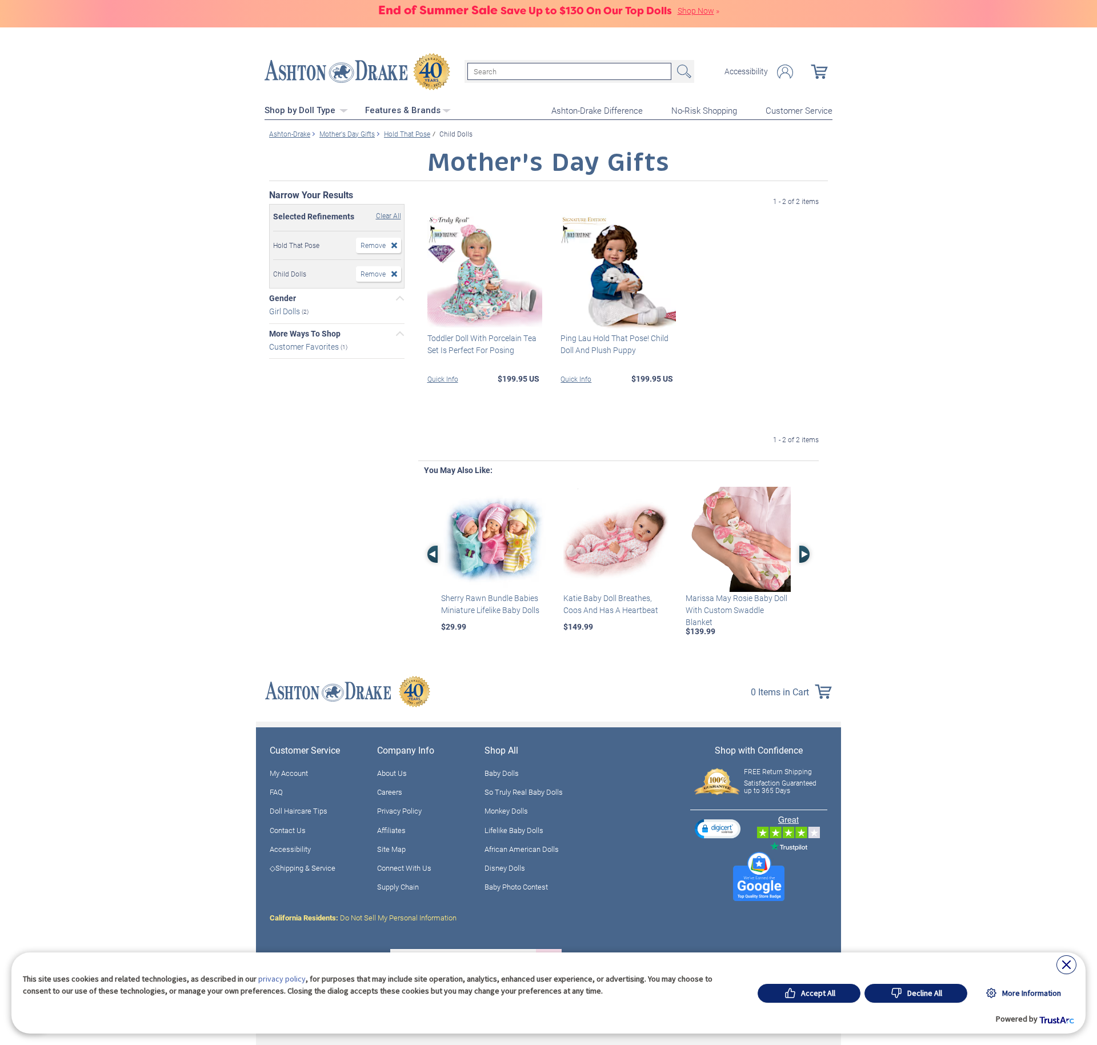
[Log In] (785, 72)
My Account (289, 773)
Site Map (391, 849)
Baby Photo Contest (516, 887)
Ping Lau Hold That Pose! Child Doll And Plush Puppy (614, 344)
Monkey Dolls (506, 811)
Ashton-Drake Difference (597, 110)
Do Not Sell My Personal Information (363, 917)
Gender (282, 298)
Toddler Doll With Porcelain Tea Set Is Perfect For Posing (482, 344)
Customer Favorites (305, 346)
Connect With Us (404, 868)
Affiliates (391, 830)
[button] (717, 829)
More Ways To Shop (305, 334)
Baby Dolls (502, 773)
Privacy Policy (399, 811)
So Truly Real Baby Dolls (524, 792)
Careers (389, 792)
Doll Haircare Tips (298, 811)
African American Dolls (522, 849)
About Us (392, 773)
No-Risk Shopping (704, 110)
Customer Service (799, 110)
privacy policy (282, 979)
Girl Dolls (285, 311)
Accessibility (746, 71)
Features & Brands (403, 110)
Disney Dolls (505, 868)
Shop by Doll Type (301, 110)
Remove (373, 245)
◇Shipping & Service (302, 868)
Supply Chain (398, 887)
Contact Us (288, 830)
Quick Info (442, 378)
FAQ (276, 792)
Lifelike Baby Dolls (514, 830)
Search (682, 71)
